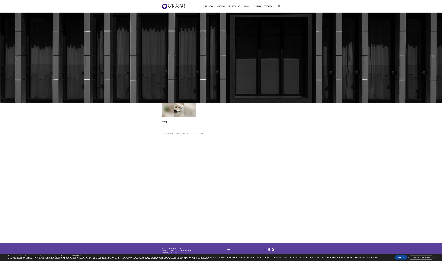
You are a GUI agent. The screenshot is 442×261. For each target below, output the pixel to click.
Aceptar (401, 257)
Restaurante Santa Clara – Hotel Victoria (183, 133)
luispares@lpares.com (169, 253)
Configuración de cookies (421, 257)
